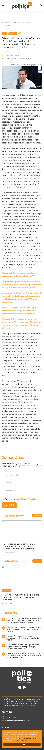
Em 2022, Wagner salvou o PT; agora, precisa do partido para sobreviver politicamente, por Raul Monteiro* (20, 311)
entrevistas (6, 591)
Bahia (4, 33)
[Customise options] (41, 5)
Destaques (12, 33)
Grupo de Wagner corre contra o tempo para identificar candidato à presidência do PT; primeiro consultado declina (21, 284)
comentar (9, 505)
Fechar (22, 744)
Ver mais (36, 515)
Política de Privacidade (28, 499)
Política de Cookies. (20, 740)
